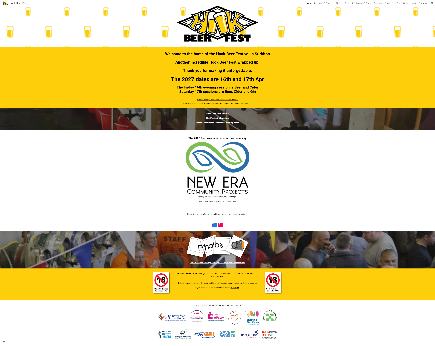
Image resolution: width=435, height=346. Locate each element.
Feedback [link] (378, 3)
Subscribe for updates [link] (406, 3)
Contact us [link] (389, 3)
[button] (432, 3)
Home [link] (308, 3)
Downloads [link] (423, 3)
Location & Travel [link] (363, 3)
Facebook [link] (349, 3)
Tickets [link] (339, 3)
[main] (217, 78)
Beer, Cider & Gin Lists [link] (323, 3)
